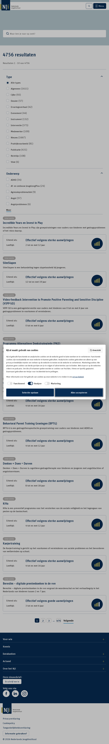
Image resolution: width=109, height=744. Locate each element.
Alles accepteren (79, 392)
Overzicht (97, 350)
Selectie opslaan (30, 392)
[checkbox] (15, 383)
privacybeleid (78, 376)
